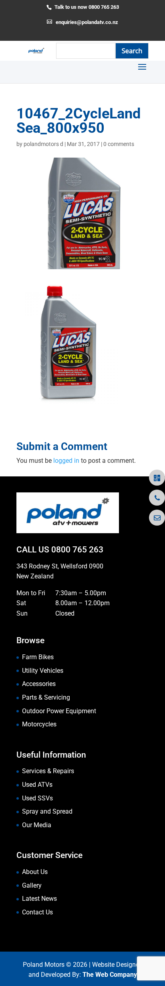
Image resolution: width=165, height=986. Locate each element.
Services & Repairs (48, 771)
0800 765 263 (77, 549)
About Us (35, 872)
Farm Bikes (38, 657)
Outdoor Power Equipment (59, 711)
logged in (66, 460)
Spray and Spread (47, 811)
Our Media (36, 825)
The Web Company (109, 974)
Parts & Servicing (46, 697)
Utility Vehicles (42, 670)
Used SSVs (37, 798)
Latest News (39, 898)
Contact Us (37, 912)
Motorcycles (39, 724)
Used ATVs (37, 784)
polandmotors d (43, 144)
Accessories (39, 684)
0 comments (118, 144)
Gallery (32, 885)
